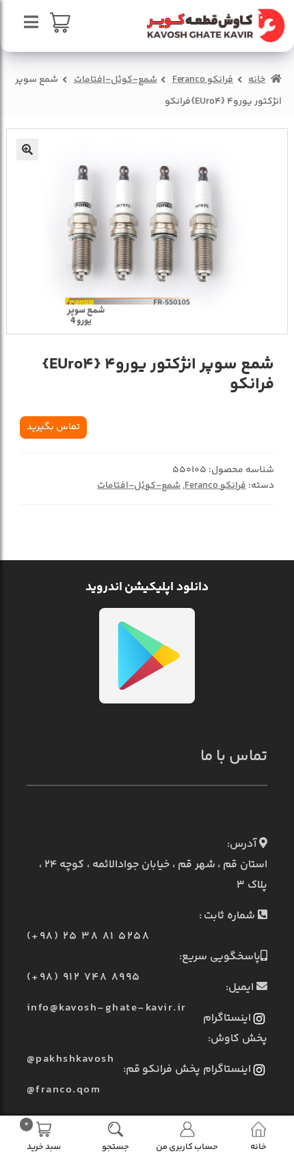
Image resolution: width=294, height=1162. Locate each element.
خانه (256, 79)
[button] (27, 149)
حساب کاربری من (187, 1146)
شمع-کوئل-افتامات (115, 79)
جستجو (115, 1146)
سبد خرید (43, 1135)
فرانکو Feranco (203, 79)
